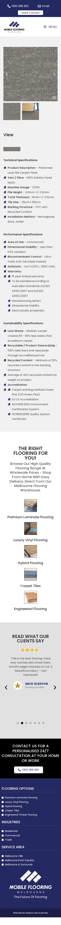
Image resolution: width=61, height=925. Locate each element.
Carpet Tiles (30, 585)
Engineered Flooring (30, 608)
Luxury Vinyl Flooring (31, 540)
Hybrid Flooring (30, 563)
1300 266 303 (30, 770)
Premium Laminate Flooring (30, 517)
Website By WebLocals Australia (30, 912)
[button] (6, 687)
